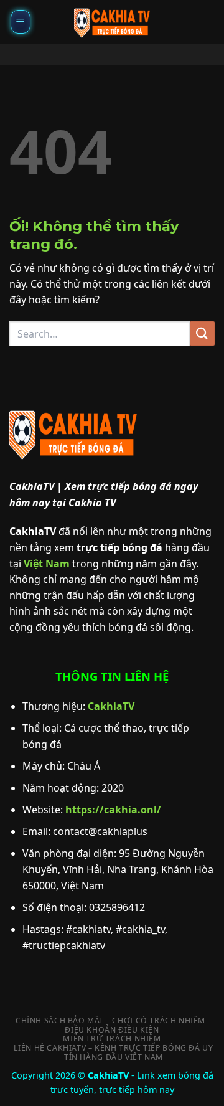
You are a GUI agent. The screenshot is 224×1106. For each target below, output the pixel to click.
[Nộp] (202, 333)
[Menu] (20, 22)
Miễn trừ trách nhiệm (112, 1038)
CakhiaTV (111, 706)
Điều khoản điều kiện (112, 1029)
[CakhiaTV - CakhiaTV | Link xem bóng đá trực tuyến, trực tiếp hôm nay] (112, 22)
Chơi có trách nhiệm (158, 1020)
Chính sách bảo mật (60, 1020)
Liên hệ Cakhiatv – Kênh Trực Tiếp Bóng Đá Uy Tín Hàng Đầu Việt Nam (113, 1052)
